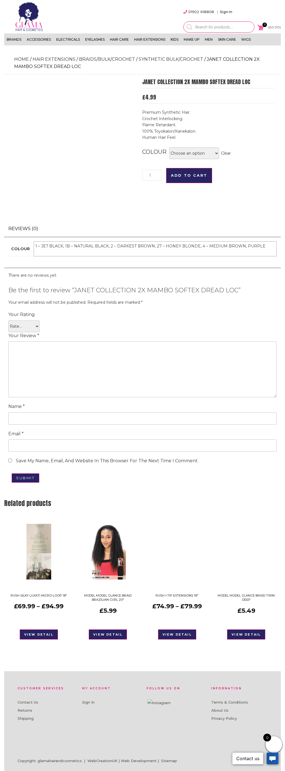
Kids (174, 39)
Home (21, 59)
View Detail (38, 634)
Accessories (39, 39)
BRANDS (14, 39)
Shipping (26, 718)
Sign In (226, 12)
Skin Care (227, 39)
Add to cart (189, 175)
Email (16, 433)
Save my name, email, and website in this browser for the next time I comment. (107, 460)
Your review (23, 335)
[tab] (23, 228)
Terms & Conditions (229, 702)
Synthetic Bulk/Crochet (171, 59)
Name (16, 406)
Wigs (246, 39)
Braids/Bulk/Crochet (107, 59)
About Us (220, 710)
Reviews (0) (23, 228)
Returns (25, 710)
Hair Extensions (149, 39)
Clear (226, 153)
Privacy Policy (224, 718)
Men (209, 39)
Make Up (192, 39)
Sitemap (169, 760)
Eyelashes (95, 39)
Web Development (139, 760)
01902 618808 (201, 11)
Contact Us (28, 702)
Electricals (68, 39)
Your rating (21, 314)
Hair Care (119, 39)
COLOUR (154, 152)
